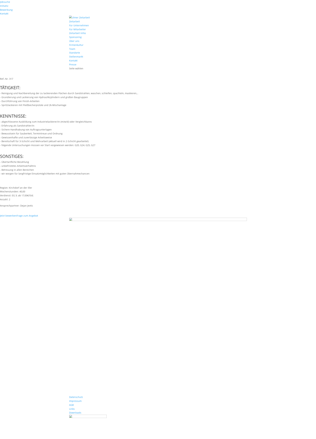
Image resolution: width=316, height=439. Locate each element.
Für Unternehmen (79, 25)
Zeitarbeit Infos (77, 33)
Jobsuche (5, 1)
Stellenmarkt (76, 56)
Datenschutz (76, 397)
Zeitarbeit (74, 21)
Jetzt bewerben (8, 215)
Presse (72, 64)
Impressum (75, 401)
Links (72, 408)
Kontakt (4, 13)
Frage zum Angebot (27, 215)
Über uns (74, 41)
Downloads (75, 412)
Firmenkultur (76, 44)
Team (72, 48)
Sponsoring (75, 37)
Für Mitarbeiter (77, 29)
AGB (71, 404)
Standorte (74, 52)
